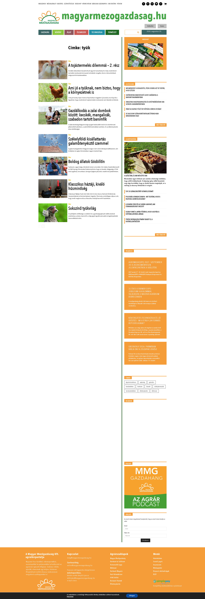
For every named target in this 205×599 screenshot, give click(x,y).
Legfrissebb (130, 84)
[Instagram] (147, 3)
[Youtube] (156, 3)
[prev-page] (39, 226)
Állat (69, 61)
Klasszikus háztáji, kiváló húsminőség (86, 186)
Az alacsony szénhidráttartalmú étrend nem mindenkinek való (142, 115)
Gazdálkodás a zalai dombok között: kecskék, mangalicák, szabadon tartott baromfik (89, 115)
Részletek (70, 597)
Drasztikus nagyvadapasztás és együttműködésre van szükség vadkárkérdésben (145, 103)
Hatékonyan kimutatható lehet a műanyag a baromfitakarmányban (142, 96)
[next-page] (43, 226)
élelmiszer (154, 391)
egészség (142, 382)
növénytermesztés (159, 387)
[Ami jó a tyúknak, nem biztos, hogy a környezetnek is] (52, 92)
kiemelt (148, 387)
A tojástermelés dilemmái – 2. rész (93, 65)
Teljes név (126, 533)
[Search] (138, 32)
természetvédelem (131, 391)
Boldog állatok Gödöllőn (86, 162)
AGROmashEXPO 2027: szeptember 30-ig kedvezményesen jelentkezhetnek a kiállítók (145, 265)
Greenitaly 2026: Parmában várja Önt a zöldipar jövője (143, 348)
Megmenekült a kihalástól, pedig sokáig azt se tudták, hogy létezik (145, 89)
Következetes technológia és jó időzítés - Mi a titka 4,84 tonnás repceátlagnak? (145, 320)
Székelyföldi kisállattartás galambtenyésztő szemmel (88, 141)
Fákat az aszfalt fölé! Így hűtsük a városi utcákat (143, 109)
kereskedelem (129, 387)
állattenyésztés (144, 391)
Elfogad (132, 596)
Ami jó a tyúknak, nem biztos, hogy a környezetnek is (94, 90)
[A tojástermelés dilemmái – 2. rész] (52, 69)
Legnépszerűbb (131, 139)
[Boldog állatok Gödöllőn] (52, 166)
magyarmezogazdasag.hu (114, 16)
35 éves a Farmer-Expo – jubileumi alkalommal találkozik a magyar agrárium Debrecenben (144, 292)
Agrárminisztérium (131, 382)
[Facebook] (143, 3)
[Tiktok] (160, 3)
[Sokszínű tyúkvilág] (52, 212)
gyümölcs (151, 382)
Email (125, 526)
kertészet (139, 387)
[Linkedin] (152, 3)
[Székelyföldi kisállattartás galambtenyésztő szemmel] (52, 143)
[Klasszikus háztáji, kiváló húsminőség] (52, 188)
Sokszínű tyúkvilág (82, 208)
